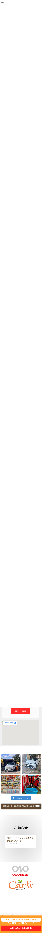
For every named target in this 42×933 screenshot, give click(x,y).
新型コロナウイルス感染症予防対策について (20, 839)
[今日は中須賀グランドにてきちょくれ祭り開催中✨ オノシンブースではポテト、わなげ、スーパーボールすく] (31, 784)
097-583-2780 (20, 711)
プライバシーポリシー (9, 915)
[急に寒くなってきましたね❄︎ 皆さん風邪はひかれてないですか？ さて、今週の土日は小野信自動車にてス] (10, 784)
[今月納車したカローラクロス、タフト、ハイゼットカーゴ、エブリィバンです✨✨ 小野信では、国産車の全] (31, 764)
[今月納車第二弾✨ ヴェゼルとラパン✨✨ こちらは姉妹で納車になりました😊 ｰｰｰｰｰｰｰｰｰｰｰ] (10, 764)
